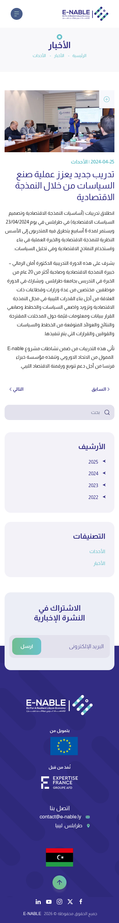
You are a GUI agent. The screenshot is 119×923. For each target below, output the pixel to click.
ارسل (26, 646)
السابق (99, 389)
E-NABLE (32, 913)
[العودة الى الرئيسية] (85, 13)
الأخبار (99, 563)
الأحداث (97, 551)
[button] (17, 13)
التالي (18, 389)
